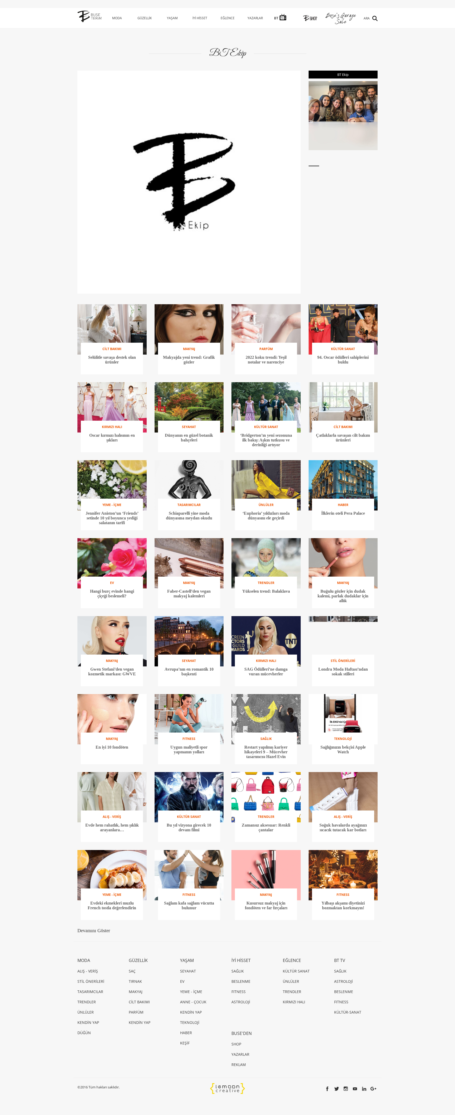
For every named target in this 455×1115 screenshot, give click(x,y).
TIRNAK (135, 981)
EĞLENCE (228, 18)
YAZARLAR (255, 18)
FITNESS (238, 991)
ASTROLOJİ (240, 1001)
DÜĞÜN (84, 1032)
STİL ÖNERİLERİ (90, 981)
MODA (117, 18)
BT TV (339, 960)
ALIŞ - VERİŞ (87, 971)
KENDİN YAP (88, 1022)
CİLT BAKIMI (139, 1001)
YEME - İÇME (191, 991)
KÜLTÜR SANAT (296, 971)
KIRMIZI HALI (294, 1001)
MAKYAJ (135, 991)
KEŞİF (185, 1042)
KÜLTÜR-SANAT (347, 1012)
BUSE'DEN (241, 1033)
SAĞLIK (237, 971)
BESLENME (240, 981)
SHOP (236, 1044)
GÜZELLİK (144, 18)
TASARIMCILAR (90, 991)
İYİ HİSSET (199, 18)
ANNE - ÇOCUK (193, 1001)
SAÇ (132, 971)
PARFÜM (136, 1012)
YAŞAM (172, 18)
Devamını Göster (93, 930)
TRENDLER (86, 1001)
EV (182, 981)
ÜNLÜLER (85, 1012)
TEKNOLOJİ (189, 1022)
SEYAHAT (188, 971)
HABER (186, 1032)
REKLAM (238, 1064)
